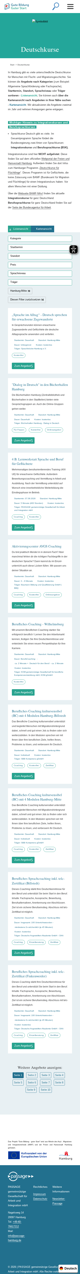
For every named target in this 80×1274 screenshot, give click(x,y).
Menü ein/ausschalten (71, 6)
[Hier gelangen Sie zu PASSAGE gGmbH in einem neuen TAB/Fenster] (21, 1180)
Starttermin (16, 247)
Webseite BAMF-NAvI (30, 193)
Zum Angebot (22, 365)
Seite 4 (59, 1075)
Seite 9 (31, 1089)
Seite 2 (32, 1075)
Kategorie (15, 238)
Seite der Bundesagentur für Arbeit (31, 207)
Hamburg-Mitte (18, 290)
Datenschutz (40, 1198)
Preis (13, 264)
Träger (13, 282)
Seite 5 (18, 1082)
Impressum (39, 1194)
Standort (15, 255)
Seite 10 (45, 1089)
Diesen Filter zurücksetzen (25, 299)
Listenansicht (20, 228)
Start (11, 65)
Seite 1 (18, 1075)
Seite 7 (46, 1082)
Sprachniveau (18, 273)
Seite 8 (59, 1082)
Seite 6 (32, 1082)
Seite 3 (46, 1075)
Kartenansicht (44, 228)
